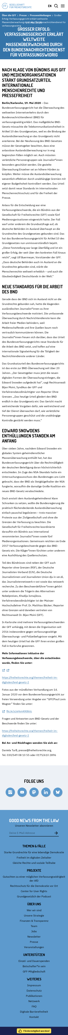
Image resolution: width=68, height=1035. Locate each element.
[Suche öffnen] (56, 6)
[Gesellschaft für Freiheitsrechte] (17, 6)
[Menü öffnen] (62, 6)
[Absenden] (56, 833)
